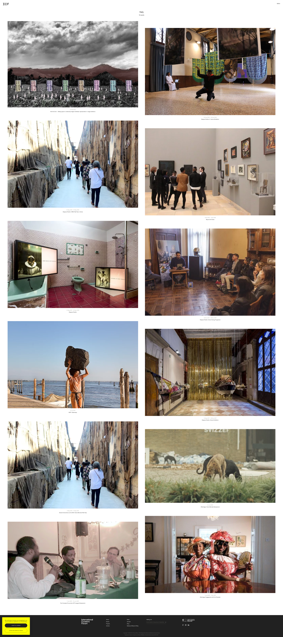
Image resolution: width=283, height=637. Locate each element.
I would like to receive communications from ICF (154, 325)
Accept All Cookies (16, 625)
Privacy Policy (154, 331)
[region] (16, 626)
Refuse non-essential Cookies (16, 630)
